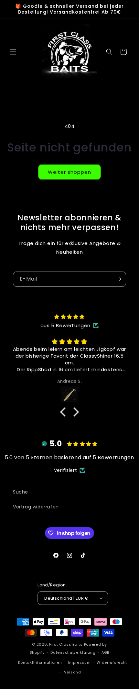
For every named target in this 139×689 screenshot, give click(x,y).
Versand (72, 672)
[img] (69, 316)
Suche (20, 492)
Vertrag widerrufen (36, 507)
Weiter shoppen (69, 172)
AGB (105, 652)
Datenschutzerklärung (72, 652)
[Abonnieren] (119, 279)
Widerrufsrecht (112, 662)
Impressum (79, 662)
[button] (13, 52)
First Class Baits (66, 644)
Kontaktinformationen (40, 662)
